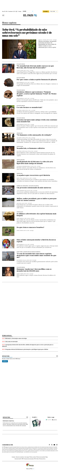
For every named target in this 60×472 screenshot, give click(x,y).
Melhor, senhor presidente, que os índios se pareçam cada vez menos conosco (36, 199)
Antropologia (20, 146)
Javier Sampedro (20, 190)
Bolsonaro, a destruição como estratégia (16, 338)
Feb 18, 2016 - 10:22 (28, 273)
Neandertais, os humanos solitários (31, 148)
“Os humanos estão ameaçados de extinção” (34, 135)
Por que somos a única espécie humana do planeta (37, 79)
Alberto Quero (20, 70)
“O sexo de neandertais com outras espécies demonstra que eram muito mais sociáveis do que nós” (36, 255)
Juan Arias (19, 203)
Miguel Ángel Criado (21, 178)
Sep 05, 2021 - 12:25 (52, 39)
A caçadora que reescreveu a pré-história (33, 175)
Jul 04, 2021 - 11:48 (29, 82)
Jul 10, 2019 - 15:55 (29, 244)
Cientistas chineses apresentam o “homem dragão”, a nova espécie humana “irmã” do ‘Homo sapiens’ (36, 94)
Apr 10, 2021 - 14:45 (30, 110)
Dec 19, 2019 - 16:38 (29, 218)
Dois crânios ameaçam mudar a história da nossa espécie (36, 241)
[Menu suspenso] (3, 15)
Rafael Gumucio (20, 230)
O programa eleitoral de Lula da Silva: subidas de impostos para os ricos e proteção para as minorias (27, 345)
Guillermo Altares (21, 110)
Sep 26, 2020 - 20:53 (32, 190)
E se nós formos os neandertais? (29, 107)
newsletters (5, 356)
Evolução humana (21, 64)
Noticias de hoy (42, 458)
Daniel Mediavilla (20, 218)
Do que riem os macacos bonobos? (30, 227)
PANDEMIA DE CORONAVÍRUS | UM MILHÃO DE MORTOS (28, 185)
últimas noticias (7, 335)
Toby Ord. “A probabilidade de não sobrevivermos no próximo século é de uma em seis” (27, 32)
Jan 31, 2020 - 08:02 (27, 203)
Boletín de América (8, 420)
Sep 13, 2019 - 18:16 (29, 230)
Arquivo (34, 417)
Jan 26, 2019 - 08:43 (31, 260)
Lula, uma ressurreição (11, 341)
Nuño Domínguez (20, 82)
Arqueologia (20, 133)
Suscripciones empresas (29, 458)
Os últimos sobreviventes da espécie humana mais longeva (36, 214)
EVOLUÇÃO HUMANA (21, 118)
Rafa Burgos (19, 260)
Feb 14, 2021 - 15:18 (33, 151)
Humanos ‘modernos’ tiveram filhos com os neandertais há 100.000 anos (34, 270)
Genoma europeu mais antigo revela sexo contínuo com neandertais (37, 121)
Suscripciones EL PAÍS (19, 458)
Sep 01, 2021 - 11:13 (28, 70)
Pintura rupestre (21, 159)
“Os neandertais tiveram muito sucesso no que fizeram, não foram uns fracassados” (35, 67)
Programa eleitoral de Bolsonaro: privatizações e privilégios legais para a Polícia (26, 349)
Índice (37, 458)
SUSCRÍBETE (45, 11)
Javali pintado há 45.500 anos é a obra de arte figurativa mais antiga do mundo (35, 162)
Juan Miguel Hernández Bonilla (24, 166)
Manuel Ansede (20, 273)
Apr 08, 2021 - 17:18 (29, 124)
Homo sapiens (9, 23)
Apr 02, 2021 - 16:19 (30, 137)
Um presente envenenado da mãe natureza (34, 188)
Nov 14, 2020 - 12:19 (31, 178)
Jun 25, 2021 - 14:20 (29, 98)
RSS (35, 458)
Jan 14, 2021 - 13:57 (35, 166)
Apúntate (5, 361)
